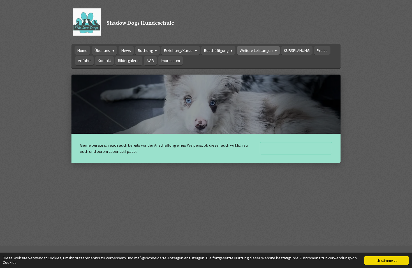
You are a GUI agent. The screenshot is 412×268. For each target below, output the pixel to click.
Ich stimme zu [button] (386, 260)
